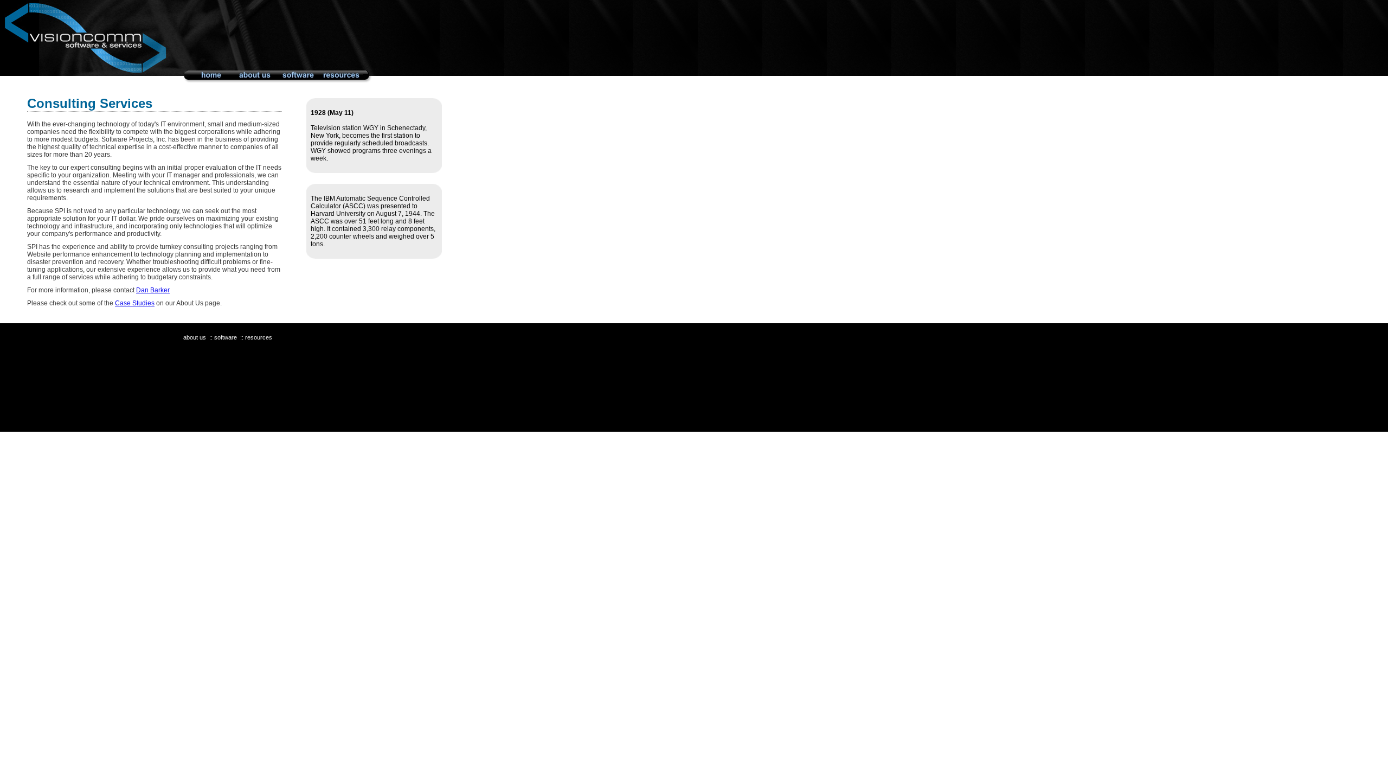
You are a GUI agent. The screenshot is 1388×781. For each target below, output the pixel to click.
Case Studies (135, 303)
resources (258, 337)
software (225, 337)
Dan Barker (153, 290)
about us (194, 337)
